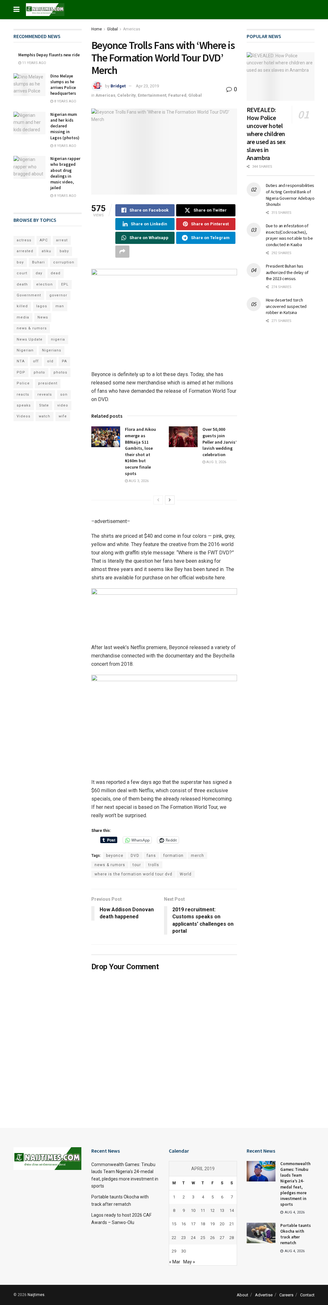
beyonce (114, 855)
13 (222, 1210)
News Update (30, 339)
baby (64, 251)
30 (183, 1251)
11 (203, 1210)
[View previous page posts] (158, 499)
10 (193, 1210)
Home (96, 29)
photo (39, 372)
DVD (135, 855)
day (39, 273)
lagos (41, 306)
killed (22, 306)
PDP (21, 372)
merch (197, 855)
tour (137, 865)
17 (193, 1223)
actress (24, 240)
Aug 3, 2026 (138, 481)
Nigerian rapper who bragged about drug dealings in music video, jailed (65, 173)
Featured (177, 95)
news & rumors (109, 865)
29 (174, 1251)
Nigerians (51, 350)
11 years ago (33, 63)
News (42, 317)
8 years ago (64, 101)
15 (174, 1223)
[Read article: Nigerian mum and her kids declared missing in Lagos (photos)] (29, 123)
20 (222, 1223)
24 (193, 1237)
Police (23, 383)
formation (173, 855)
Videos (23, 416)
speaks (24, 405)
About (242, 1295)
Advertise (264, 1295)
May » (189, 1261)
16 (183, 1223)
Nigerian (25, 350)
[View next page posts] (170, 499)
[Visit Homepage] (45, 9)
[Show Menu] (16, 9)
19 (212, 1223)
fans (151, 855)
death (22, 284)
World (186, 874)
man (59, 306)
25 (203, 1237)
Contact (307, 1295)
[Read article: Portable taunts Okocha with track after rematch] (261, 1233)
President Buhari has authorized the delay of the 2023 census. (287, 272)
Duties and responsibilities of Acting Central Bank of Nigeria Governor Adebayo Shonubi (290, 194)
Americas (131, 29)
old (50, 361)
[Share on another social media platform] (122, 252)
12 (212, 1210)
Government (29, 295)
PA (64, 361)
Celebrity (126, 95)
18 (203, 1223)
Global (112, 29)
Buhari (38, 262)
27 (222, 1237)
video (62, 405)
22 (174, 1237)
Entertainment (152, 95)
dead (56, 273)
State (44, 405)
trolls (153, 865)
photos (60, 372)
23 (183, 1237)
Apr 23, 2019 (147, 86)
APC (44, 240)
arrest (62, 240)
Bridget (118, 86)
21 (231, 1223)
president (47, 383)
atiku (46, 251)
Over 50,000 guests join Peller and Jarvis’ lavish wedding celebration (219, 441)
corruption (63, 262)
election (44, 284)
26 (212, 1237)
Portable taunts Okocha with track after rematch (295, 1234)
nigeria (58, 339)
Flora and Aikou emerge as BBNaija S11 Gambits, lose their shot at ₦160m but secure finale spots (140, 451)
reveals (44, 394)
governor (58, 295)
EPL (65, 284)
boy (20, 262)
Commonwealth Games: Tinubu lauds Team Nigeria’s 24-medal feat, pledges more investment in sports (295, 1184)
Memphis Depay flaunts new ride (49, 55)
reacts (23, 394)
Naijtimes (36, 1295)
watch (44, 416)
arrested (25, 251)
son (64, 394)
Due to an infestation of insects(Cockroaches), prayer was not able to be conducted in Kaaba (289, 235)
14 (231, 1210)
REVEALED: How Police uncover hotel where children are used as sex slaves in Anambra (266, 134)
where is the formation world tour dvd (133, 874)
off (36, 361)
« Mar (174, 1261)
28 (231, 1237)
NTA (21, 361)
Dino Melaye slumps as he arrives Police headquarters (63, 84)
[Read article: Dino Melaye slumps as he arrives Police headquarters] (29, 84)
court (22, 273)
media (23, 317)
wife (63, 416)
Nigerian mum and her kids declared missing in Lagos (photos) (64, 126)
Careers (286, 1295)
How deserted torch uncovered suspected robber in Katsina (286, 306)
